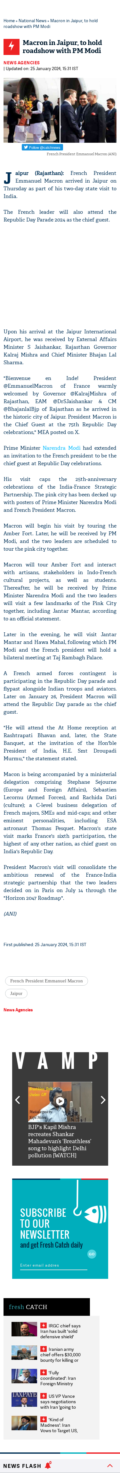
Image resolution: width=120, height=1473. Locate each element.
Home (9, 20)
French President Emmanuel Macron (46, 980)
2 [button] (50, 1170)
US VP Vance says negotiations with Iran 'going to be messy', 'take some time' (58, 1407)
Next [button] (103, 1096)
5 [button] (79, 1170)
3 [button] (60, 1170)
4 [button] (70, 1170)
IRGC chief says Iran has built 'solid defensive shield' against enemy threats (60, 1337)
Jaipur (16, 993)
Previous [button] (17, 1096)
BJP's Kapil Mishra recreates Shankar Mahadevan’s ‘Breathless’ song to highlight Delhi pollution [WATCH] (59, 1141)
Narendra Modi (61, 448)
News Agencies (22, 63)
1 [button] (41, 1170)
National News (32, 20)
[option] (60, 1120)
